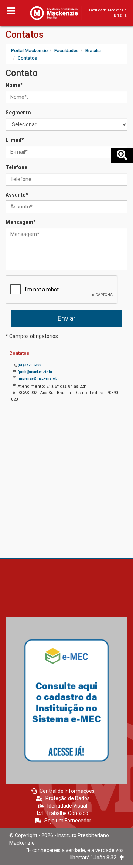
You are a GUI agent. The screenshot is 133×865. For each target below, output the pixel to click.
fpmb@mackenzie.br (35, 372)
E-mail (15, 140)
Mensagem (21, 222)
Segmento (18, 113)
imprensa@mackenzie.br (38, 378)
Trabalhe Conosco (67, 813)
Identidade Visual (67, 806)
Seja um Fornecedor (67, 821)
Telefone (16, 167)
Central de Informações (67, 791)
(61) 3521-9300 (29, 365)
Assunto (17, 195)
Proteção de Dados (67, 798)
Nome (14, 85)
